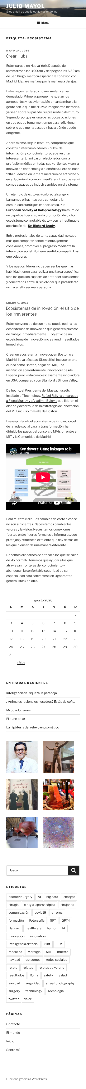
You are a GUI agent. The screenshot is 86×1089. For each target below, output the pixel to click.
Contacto (13, 1024)
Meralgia (34, 952)
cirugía (14, 905)
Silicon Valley (67, 380)
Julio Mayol (25, 6)
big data (52, 897)
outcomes (32, 960)
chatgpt (69, 897)
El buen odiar (15, 719)
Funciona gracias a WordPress (26, 1079)
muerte (62, 952)
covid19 (40, 912)
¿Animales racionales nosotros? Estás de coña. (40, 702)
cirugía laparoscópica (39, 905)
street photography (60, 983)
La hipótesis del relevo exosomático (32, 727)
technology (33, 991)
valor (28, 999)
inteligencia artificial (23, 944)
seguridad (32, 983)
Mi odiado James (18, 710)
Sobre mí (13, 1050)
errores (57, 912)
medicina (15, 952)
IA (63, 928)
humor (52, 928)
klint (47, 944)
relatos (28, 968)
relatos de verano (51, 968)
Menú (45, 22)
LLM (59, 944)
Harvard (14, 928)
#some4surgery (20, 897)
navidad (14, 960)
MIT (54, 365)
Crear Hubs (17, 56)
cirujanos (67, 905)
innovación (17, 936)
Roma (34, 975)
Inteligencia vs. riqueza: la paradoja (31, 693)
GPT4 (66, 920)
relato (13, 968)
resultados (16, 975)
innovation (38, 936)
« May (21, 663)
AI (39, 897)
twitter (14, 999)
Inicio (10, 1041)
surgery (14, 991)
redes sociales (56, 960)
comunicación (19, 912)
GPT (53, 920)
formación (16, 920)
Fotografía (36, 920)
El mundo (13, 1033)
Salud (62, 975)
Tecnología (56, 991)
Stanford (48, 380)
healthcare (34, 928)
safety (48, 975)
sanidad (14, 983)
